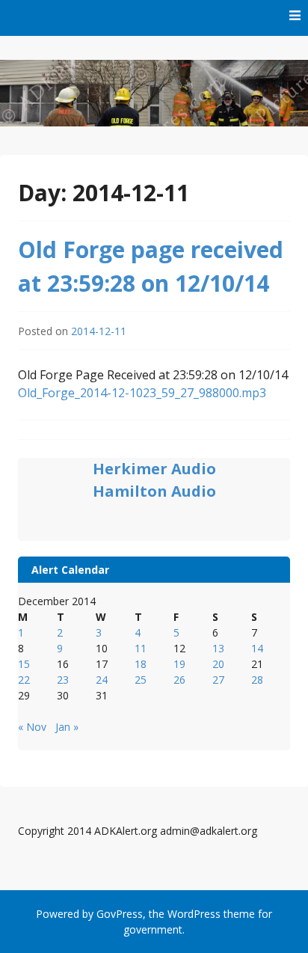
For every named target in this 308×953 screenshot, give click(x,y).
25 (141, 679)
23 (63, 679)
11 (141, 648)
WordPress (194, 914)
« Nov (32, 727)
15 (24, 664)
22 (24, 679)
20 (218, 664)
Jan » (66, 727)
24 (102, 679)
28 (257, 679)
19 (179, 664)
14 (257, 648)
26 (179, 679)
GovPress (119, 914)
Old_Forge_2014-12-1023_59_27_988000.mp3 (142, 392)
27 (218, 679)
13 (218, 648)
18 (141, 664)
